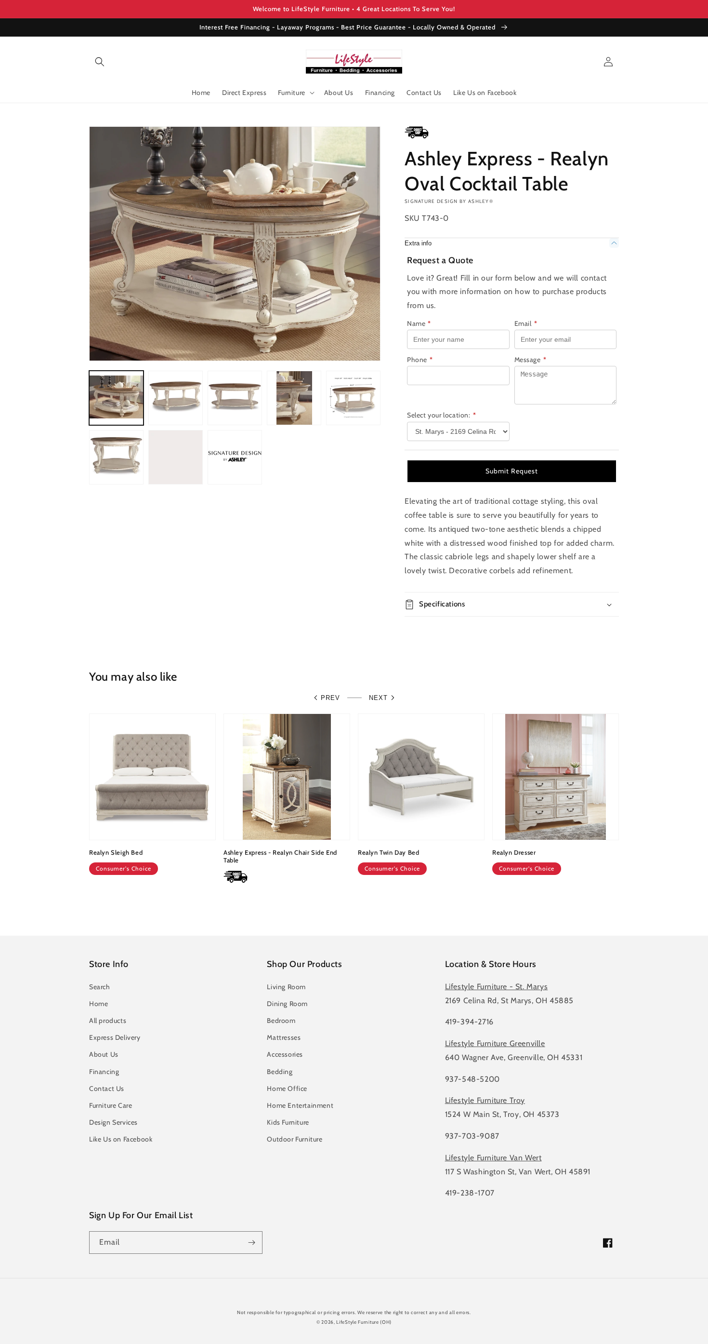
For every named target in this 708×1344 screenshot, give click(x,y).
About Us (103, 1054)
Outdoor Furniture (294, 1139)
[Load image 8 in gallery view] (235, 457)
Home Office (287, 1088)
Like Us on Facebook (120, 1139)
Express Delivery (115, 1037)
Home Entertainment (300, 1105)
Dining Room (287, 1003)
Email (526, 323)
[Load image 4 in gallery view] (294, 398)
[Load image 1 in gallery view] (116, 398)
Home (98, 1003)
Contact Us (106, 1088)
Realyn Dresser (514, 852)
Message (530, 359)
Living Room (286, 986)
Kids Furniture (288, 1122)
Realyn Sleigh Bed (116, 852)
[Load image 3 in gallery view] (235, 398)
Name (419, 323)
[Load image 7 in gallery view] (175, 457)
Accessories (285, 1054)
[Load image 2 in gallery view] (175, 398)
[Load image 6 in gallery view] (116, 457)
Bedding (279, 1071)
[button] (99, 61)
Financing (104, 1071)
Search (99, 986)
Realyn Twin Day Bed (388, 852)
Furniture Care (110, 1105)
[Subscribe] (251, 1242)
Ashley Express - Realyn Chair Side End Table (280, 856)
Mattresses (284, 1037)
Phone (420, 359)
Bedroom (281, 1020)
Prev (330, 697)
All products (107, 1020)
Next (378, 697)
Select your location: (441, 415)
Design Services (113, 1122)
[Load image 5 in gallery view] (353, 398)
